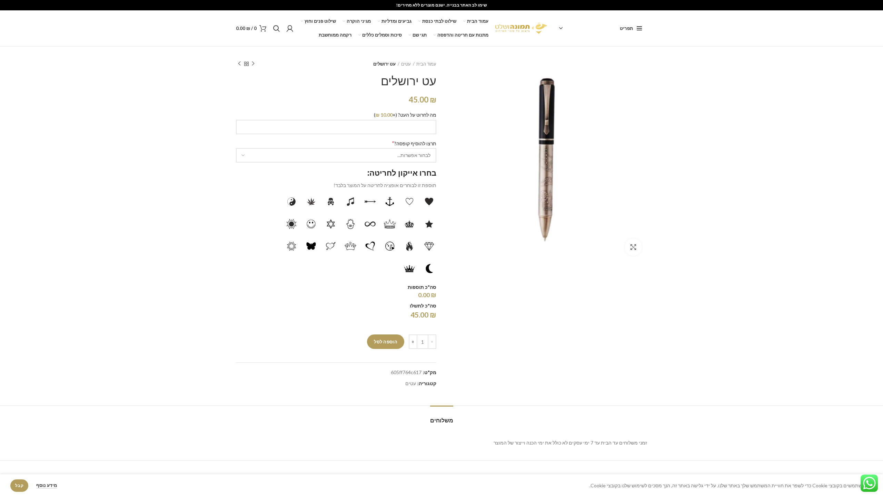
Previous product (253, 63)
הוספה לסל (385, 341)
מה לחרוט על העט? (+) (405, 115)
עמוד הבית (426, 64)
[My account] (290, 28)
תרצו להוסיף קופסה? (413, 143)
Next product (239, 63)
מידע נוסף (46, 485)
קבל (19, 485)
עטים (406, 64)
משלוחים (441, 421)
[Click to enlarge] (633, 247)
